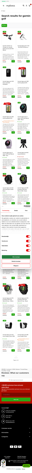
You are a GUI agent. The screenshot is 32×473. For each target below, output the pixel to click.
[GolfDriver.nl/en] (12, 5)
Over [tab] (26, 210)
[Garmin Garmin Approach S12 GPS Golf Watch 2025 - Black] (9, 179)
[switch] (28, 241)
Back (4, 10)
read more (12, 59)
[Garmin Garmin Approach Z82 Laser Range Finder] (23, 326)
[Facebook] (11, 447)
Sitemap (23, 468)
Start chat (8, 417)
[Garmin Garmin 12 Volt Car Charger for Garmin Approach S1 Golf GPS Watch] (9, 37)
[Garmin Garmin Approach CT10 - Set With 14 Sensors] (23, 37)
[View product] (13, 61)
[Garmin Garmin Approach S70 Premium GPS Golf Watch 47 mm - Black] (23, 289)
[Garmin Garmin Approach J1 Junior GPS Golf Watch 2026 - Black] (23, 108)
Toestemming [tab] (5, 210)
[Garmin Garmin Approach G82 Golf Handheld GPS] (9, 108)
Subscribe (16, 399)
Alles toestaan (16, 257)
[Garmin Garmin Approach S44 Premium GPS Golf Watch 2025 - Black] (23, 179)
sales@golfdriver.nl (10, 422)
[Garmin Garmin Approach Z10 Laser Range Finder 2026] (9, 326)
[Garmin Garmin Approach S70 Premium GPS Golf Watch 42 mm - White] (9, 289)
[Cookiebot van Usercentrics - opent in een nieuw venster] (23, 206)
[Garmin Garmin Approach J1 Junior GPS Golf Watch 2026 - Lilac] (9, 144)
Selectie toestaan (16, 261)
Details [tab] (16, 210)
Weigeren (16, 265)
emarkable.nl (18, 468)
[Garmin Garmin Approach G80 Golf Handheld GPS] (23, 72)
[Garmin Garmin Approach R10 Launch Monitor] (23, 144)
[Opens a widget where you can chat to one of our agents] (26, 466)
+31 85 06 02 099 (10, 412)
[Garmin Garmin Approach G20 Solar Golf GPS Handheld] (9, 72)
